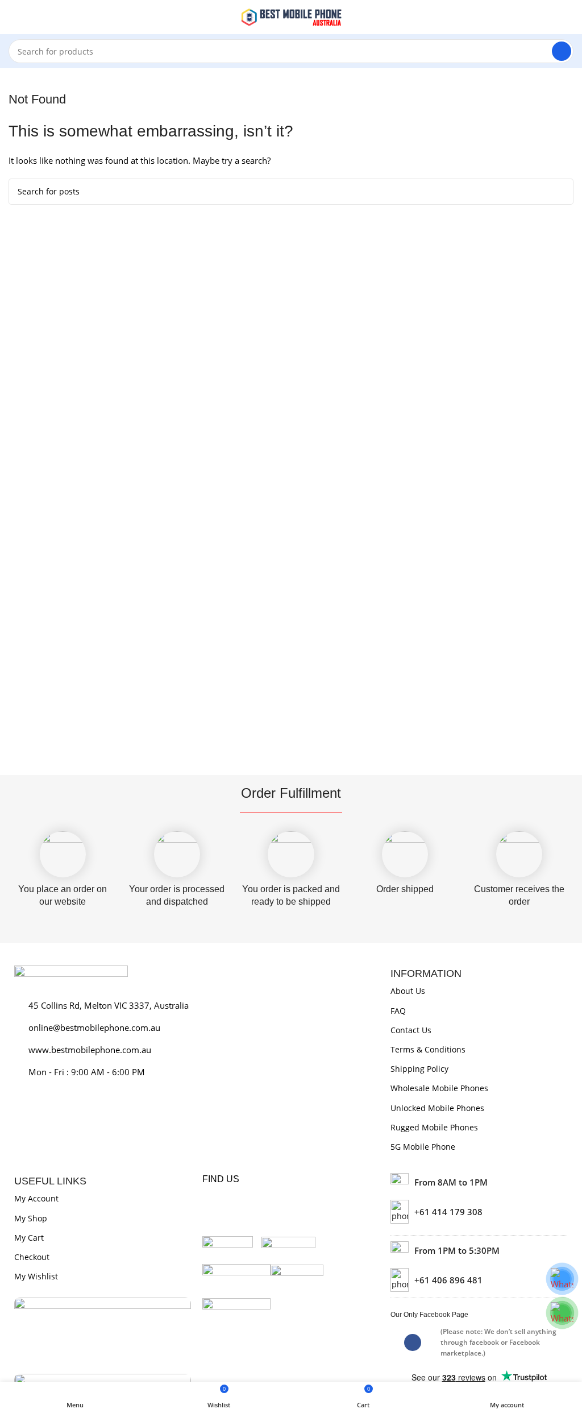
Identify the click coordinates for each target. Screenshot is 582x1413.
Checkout (31, 1257)
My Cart (29, 1237)
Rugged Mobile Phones (434, 1127)
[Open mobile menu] (13, 17)
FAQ (398, 1010)
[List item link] (478, 1212)
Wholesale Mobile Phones (439, 1088)
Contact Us (410, 1030)
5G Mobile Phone (422, 1146)
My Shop (30, 1218)
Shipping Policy (419, 1068)
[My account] (569, 17)
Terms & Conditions (427, 1049)
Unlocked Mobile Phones (437, 1108)
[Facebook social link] (412, 1342)
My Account (36, 1198)
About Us (407, 990)
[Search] (561, 51)
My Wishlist (36, 1276)
